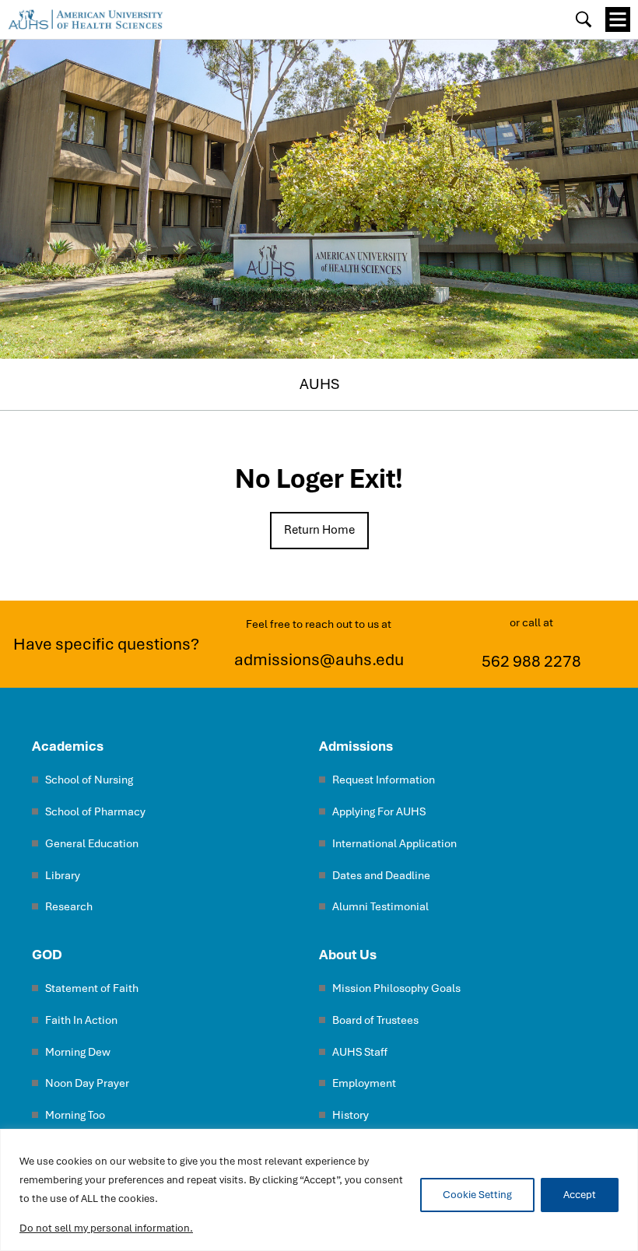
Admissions (356, 746)
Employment (364, 1082)
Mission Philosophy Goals (396, 987)
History (350, 1114)
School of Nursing (89, 779)
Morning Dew (77, 1051)
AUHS (319, 384)
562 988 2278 (531, 661)
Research (69, 906)
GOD (47, 954)
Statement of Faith (91, 987)
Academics (67, 746)
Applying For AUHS (379, 811)
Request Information (383, 779)
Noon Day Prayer (87, 1082)
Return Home (319, 530)
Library (62, 874)
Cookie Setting (477, 1194)
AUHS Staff (359, 1051)
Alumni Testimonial (380, 906)
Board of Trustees (375, 1019)
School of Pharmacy (95, 811)
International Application (394, 843)
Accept (579, 1194)
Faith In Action (81, 1019)
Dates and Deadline (381, 874)
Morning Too (75, 1114)
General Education (91, 843)
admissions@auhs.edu (319, 660)
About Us (348, 954)
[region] (319, 1190)
